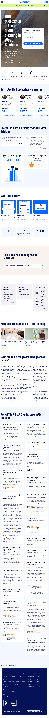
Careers (13, 678)
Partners (4, 694)
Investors (13, 691)
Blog (12, 686)
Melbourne (39, 678)
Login (21, 679)
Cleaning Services (31, 678)
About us (13, 676)
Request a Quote (9, 115)
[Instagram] (43, 711)
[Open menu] (2, 2)
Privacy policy (14, 689)
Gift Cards (5, 691)
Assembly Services (31, 686)
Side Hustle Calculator (7, 681)
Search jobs (5, 683)
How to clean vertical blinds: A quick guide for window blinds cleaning (35, 342)
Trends (4, 689)
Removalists (30, 681)
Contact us (13, 688)
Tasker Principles (14, 683)
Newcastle (39, 684)
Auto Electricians (30, 684)
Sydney (38, 676)
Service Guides (5, 686)
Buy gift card (30, 5)
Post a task (22, 676)
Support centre (22, 681)
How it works (5, 676)
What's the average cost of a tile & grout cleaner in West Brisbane (12, 156)
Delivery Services (30, 679)
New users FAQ (5, 696)
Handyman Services (31, 676)
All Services (29, 688)
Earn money (5, 679)
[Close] (44, 5)
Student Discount (6, 693)
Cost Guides (5, 684)
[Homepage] (24, 2)
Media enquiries (14, 679)
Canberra (38, 686)
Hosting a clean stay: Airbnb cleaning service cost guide (12, 342)
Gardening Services (31, 683)
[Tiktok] (45, 711)
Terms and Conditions (15, 684)
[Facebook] (41, 711)
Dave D (9, 95)
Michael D (28, 95)
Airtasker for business (6, 678)
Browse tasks (22, 678)
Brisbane (38, 679)
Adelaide (38, 683)
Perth (38, 681)
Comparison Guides (6, 688)
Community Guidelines (15, 681)
